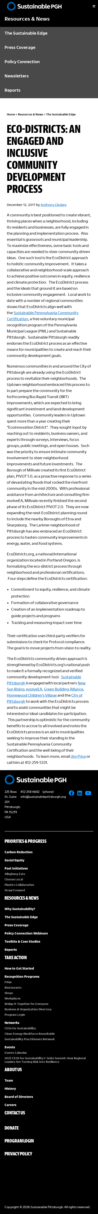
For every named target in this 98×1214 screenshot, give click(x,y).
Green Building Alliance (63, 689)
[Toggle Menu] (90, 6)
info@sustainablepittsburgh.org (43, 796)
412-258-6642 (30, 791)
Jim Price (78, 756)
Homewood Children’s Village (32, 695)
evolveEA (34, 689)
